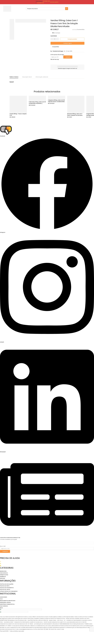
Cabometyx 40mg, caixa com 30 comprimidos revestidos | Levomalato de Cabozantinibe (37, 103)
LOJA (1, 599)
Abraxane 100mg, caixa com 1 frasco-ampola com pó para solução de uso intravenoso (74, 115)
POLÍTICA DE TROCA (5, 589)
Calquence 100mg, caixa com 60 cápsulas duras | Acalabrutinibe (56, 100)
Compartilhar (55, 46)
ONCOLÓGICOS (4, 573)
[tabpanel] (47, 82)
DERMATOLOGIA (4, 575)
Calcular (68, 57)
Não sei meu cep (55, 59)
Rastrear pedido (54, 2)
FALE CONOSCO (4, 606)
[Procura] (66, 8)
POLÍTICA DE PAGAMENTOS (7, 587)
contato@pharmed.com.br (7, 565)
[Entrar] (86, 8)
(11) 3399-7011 (46, 1)
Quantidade (54, 36)
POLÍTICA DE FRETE (4, 586)
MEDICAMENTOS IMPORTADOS (7, 600)
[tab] (14, 77)
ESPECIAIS (2, 578)
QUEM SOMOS (3, 597)
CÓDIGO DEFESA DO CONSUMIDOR (8, 591)
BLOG (1, 608)
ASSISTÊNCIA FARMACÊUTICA (7, 604)
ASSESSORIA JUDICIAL (5, 602)
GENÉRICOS (3, 576)
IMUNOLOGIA (3, 571)
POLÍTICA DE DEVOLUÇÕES (6, 584)
